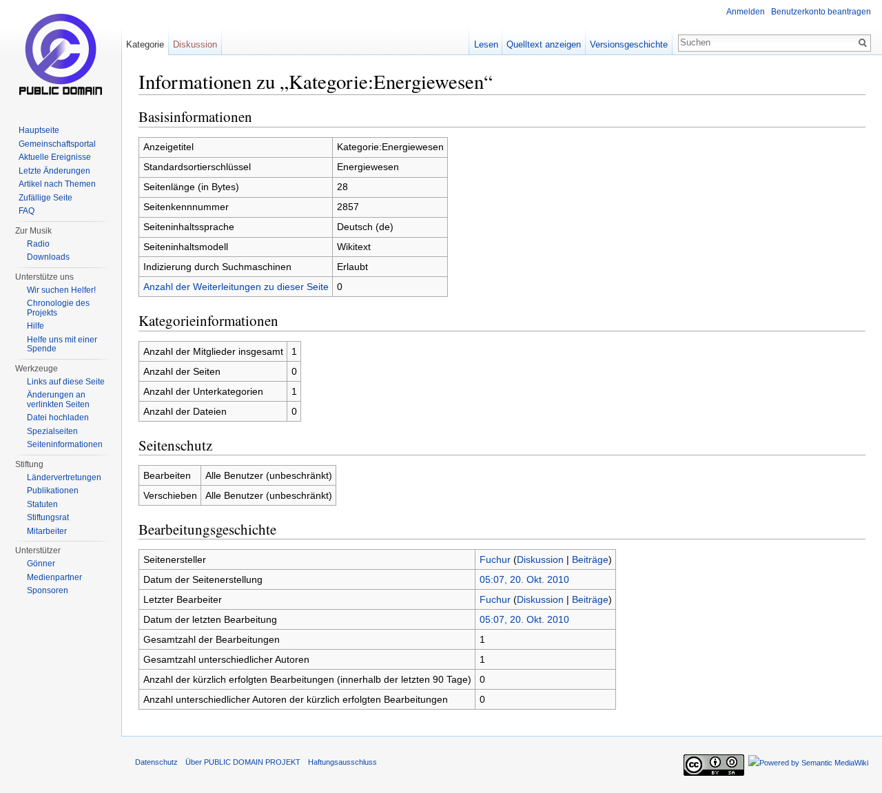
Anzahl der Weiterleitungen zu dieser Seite (236, 286)
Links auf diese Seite (66, 382)
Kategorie (145, 44)
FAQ (26, 211)
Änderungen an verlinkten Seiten (58, 399)
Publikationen (53, 490)
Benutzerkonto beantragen (821, 12)
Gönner (41, 563)
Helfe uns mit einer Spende (62, 344)
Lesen (486, 44)
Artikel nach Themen (57, 184)
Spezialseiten (52, 431)
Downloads (48, 257)
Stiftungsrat (48, 517)
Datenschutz (156, 762)
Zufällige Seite (45, 198)
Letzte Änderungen (54, 171)
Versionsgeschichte (629, 44)
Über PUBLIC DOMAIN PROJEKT (242, 762)
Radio (38, 244)
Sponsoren (47, 590)
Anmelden (745, 12)
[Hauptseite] (61, 55)
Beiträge (590, 559)
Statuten (42, 504)
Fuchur (495, 559)
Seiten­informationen (65, 444)
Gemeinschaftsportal (57, 144)
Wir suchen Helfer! (61, 290)
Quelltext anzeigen (543, 44)
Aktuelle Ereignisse (55, 157)
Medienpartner (54, 577)
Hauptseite (39, 130)
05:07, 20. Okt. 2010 (524, 579)
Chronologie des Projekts (58, 308)
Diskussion (540, 559)
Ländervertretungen (64, 477)
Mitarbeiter (47, 531)
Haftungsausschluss (342, 762)
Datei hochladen (58, 417)
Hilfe (35, 326)
